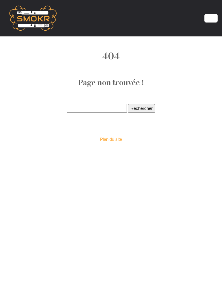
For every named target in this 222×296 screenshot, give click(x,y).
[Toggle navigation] (211, 18)
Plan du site (111, 139)
